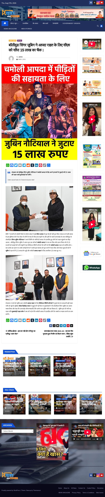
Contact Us (81, 488)
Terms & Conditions (88, 492)
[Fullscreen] (101, 439)
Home (60, 488)
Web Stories (26, 29)
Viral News (12, 40)
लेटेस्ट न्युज (13, 23)
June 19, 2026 (89, 408)
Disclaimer (100, 488)
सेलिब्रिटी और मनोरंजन (60, 360)
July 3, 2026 (62, 408)
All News (73, 488)
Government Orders (71, 23)
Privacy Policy (76, 492)
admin (21, 57)
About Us (66, 488)
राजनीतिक (25, 23)
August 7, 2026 (38, 408)
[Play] (74, 439)
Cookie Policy (91, 488)
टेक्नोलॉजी (55, 23)
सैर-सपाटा (35, 23)
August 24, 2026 (13, 408)
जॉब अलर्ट (45, 23)
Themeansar (37, 490)
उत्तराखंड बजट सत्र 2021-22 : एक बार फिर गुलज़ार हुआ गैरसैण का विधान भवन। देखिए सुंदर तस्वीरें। (58, 334)
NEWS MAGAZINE (10, 29)
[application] (87, 432)
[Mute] (97, 439)
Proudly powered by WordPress (11, 490)
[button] (98, 26)
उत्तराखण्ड (8, 360)
